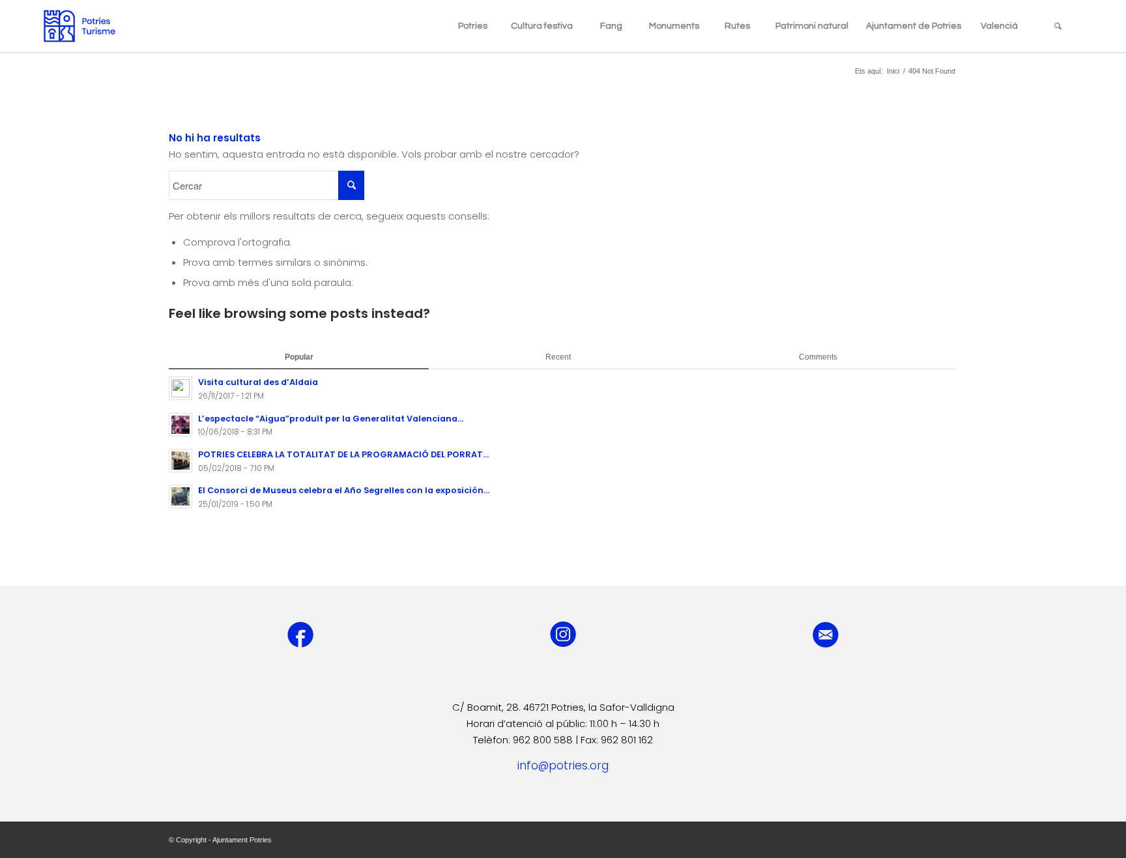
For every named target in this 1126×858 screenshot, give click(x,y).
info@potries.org (563, 765)
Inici (893, 71)
